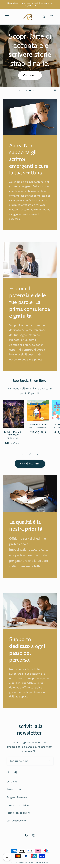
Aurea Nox (24, 862)
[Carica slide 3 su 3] (34, 90)
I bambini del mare (38, 424)
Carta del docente (17, 820)
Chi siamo (12, 781)
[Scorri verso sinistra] (22, 454)
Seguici (30, 68)
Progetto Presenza (17, 797)
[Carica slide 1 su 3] (26, 90)
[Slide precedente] (20, 90)
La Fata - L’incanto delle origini (13, 433)
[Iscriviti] (49, 761)
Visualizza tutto (30, 463)
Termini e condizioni (18, 805)
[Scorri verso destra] (37, 454)
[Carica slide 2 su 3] (30, 90)
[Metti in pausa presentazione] (56, 90)
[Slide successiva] (40, 90)
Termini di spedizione (19, 812)
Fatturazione (14, 789)
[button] (7, 17)
